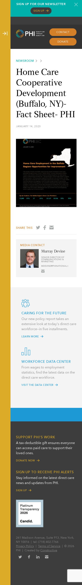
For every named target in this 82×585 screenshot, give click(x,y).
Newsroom (25, 61)
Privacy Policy (25, 546)
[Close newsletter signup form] (76, 4)
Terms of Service (49, 546)
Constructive (48, 550)
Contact (63, 32)
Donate (63, 42)
